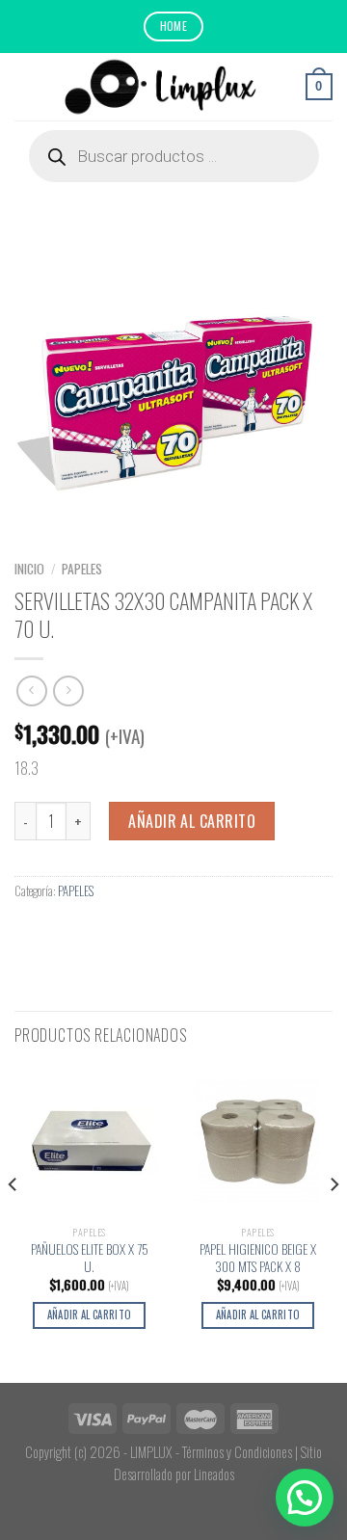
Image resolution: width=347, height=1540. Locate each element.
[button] (305, 1498)
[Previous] (13, 1223)
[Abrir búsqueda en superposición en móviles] (174, 156)
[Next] (333, 1223)
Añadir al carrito (191, 821)
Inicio (29, 568)
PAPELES (82, 568)
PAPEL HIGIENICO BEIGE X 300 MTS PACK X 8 (258, 1258)
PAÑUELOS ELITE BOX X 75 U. (89, 1258)
